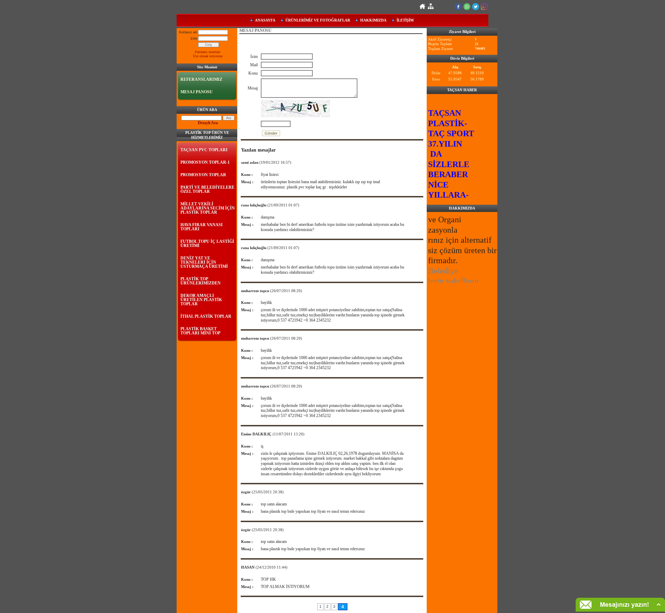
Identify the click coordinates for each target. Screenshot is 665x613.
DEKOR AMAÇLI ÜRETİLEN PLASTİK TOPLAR (201, 299)
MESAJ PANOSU (196, 92)
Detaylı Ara (208, 122)
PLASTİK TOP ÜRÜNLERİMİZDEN (200, 281)
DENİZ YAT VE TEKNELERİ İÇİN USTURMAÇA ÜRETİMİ (204, 262)
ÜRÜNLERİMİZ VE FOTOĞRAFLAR (317, 20)
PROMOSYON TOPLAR (203, 174)
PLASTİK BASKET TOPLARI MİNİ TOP (200, 330)
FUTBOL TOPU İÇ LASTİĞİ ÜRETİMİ (207, 243)
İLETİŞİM (405, 20)
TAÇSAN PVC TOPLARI (204, 149)
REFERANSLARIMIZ (201, 79)
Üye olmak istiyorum (208, 56)
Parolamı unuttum (207, 52)
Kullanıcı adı (188, 32)
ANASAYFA (265, 20)
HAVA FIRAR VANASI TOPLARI (201, 226)
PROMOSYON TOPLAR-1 (205, 162)
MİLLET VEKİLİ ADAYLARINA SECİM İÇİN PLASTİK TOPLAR (207, 208)
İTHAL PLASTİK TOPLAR (205, 316)
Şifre (193, 38)
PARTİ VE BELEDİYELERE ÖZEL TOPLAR (207, 189)
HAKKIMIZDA (373, 20)
